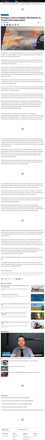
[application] (22, 345)
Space (31, 1)
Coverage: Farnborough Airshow (12, 3)
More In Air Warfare (6, 283)
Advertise (25, 434)
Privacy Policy (5, 434)
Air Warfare (21, 1)
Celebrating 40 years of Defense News (9, 294)
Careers (35, 436)
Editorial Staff (25, 439)
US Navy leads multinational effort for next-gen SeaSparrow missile (17, 404)
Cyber (35, 1)
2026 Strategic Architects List (25, 3)
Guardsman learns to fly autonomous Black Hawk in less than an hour (15, 304)
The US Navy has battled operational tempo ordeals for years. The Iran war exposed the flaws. (23, 410)
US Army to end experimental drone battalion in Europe (14, 407)
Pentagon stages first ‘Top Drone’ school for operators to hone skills (14, 322)
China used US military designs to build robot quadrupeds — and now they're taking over (23, 360)
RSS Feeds (15, 439)
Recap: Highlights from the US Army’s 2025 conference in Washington (14, 313)
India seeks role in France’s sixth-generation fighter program (15, 397)
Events (14, 437)
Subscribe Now (16, 434)
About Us (35, 434)
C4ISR (38, 1)
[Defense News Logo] (14, 1)
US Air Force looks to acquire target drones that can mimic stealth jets (17, 400)
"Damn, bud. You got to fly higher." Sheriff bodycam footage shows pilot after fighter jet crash (24, 372)
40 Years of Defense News (37, 3)
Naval (28, 1)
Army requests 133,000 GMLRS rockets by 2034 (17, 366)
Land (25, 1)
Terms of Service (5, 436)
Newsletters (15, 436)
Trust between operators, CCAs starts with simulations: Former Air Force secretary (15, 286)
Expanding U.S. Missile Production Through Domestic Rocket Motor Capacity (16, 358)
